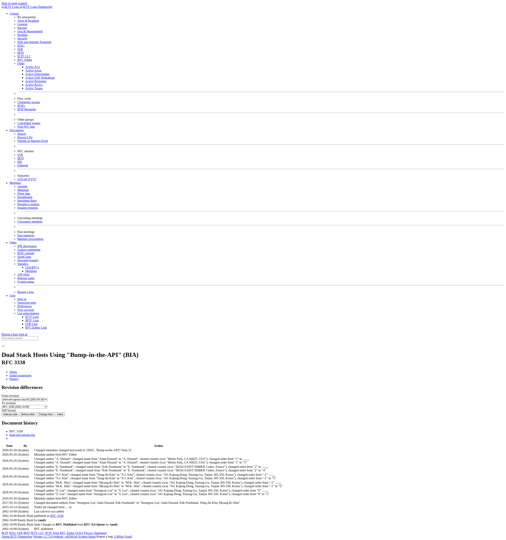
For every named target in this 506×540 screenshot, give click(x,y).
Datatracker (44, 7)
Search (21, 133)
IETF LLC (24, 56)
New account (25, 309)
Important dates (27, 200)
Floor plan (23, 193)
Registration (24, 197)
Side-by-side (10, 414)
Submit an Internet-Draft (32, 141)
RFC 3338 (56, 515)
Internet (22, 27)
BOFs (21, 105)
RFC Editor (24, 59)
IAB (20, 49)
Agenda (22, 186)
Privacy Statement (95, 533)
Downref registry (28, 260)
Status (13, 372)
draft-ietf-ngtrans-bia (22, 435)
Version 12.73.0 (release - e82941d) (55, 536)
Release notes (25, 278)
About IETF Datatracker (17, 536)
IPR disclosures (27, 246)
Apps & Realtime (28, 20)
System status (25, 281)
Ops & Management (30, 31)
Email (128, 536)
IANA (79, 533)
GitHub (119, 536)
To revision (9, 403)
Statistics (22, 264)
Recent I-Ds (24, 137)
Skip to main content (14, 3)
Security (22, 38)
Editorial (22, 165)
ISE (19, 162)
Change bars (46, 414)
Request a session (28, 204)
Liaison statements (28, 249)
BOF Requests (26, 109)
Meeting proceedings (30, 239)
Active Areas (33, 70)
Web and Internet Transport (34, 42)
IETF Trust (52, 533)
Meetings (31, 271)
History (14, 379)
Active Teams (33, 88)
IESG (21, 45)
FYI (33, 179)
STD (20, 179)
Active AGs (32, 67)
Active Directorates (37, 74)
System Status (87, 536)
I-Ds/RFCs (32, 267)
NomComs (24, 256)
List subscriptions (28, 313)
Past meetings (25, 235)
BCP (27, 179)
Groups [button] (14, 13)
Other (21, 63)
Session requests (27, 207)
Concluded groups (28, 123)
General (22, 24)
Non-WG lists (26, 126)
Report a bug (25, 292)
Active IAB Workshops (40, 77)
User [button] (12, 295)
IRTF (20, 52)
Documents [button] (16, 130)
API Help (23, 274)
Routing (22, 35)
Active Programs (35, 81)
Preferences (24, 306)
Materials (23, 190)
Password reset (26, 302)
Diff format (9, 410)
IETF (5, 533)
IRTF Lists (32, 320)
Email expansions (20, 375)
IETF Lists (32, 317)
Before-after (28, 414)
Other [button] (13, 242)
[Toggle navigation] (3, 346)
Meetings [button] (15, 182)
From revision (10, 395)
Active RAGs (33, 84)
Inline (60, 414)
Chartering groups (28, 102)
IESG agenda (25, 253)
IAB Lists (31, 324)
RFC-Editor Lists (36, 327)
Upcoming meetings (29, 221)
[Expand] (247, 460)
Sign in (21, 299)
